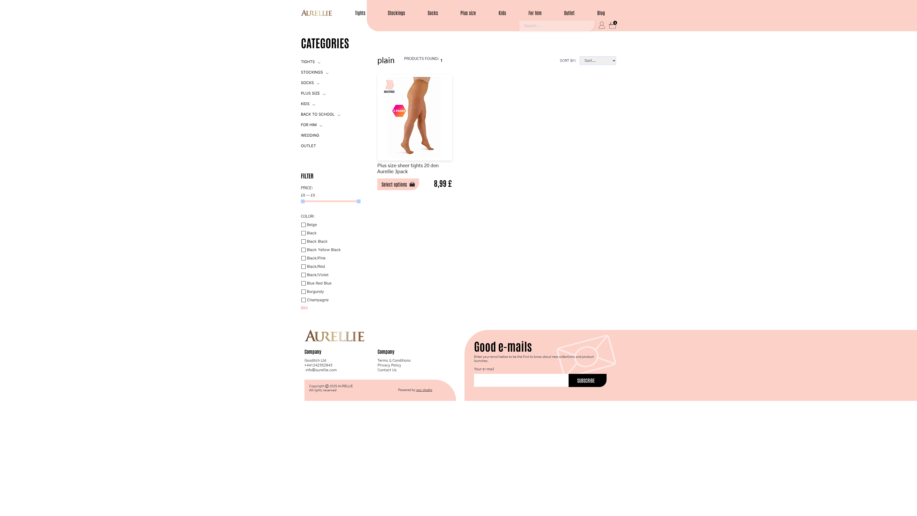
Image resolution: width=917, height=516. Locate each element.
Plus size (468, 13)
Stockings (396, 13)
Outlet (569, 13)
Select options (394, 184)
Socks (433, 13)
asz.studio (424, 390)
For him (535, 13)
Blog (601, 13)
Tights (360, 13)
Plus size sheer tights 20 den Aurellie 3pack (408, 168)
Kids (502, 13)
